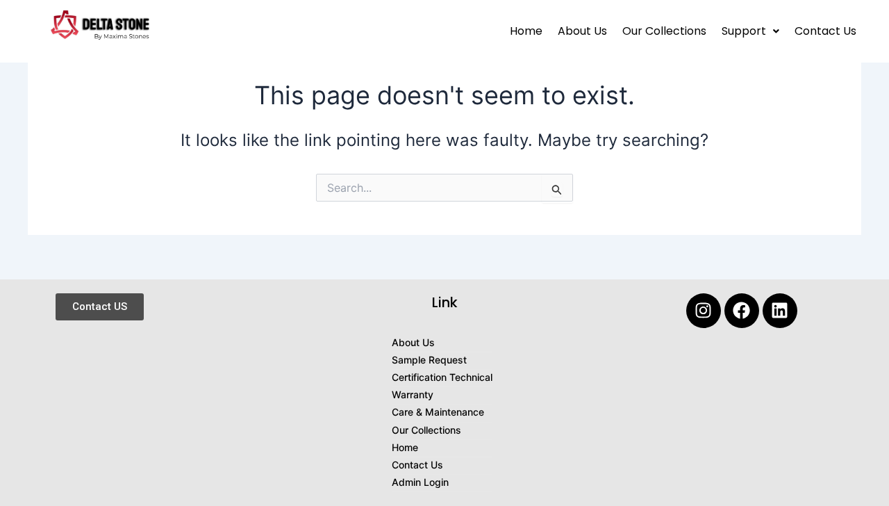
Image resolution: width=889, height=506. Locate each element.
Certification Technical (442, 377)
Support (744, 31)
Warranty (412, 394)
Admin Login (420, 482)
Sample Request (429, 360)
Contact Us (825, 31)
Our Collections (664, 31)
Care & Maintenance (438, 412)
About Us (582, 31)
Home (526, 31)
